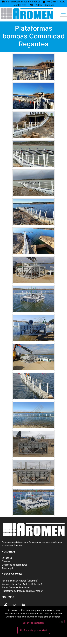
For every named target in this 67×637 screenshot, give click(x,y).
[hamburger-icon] (63, 14)
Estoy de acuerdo (33, 622)
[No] (62, 621)
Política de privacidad (33, 630)
